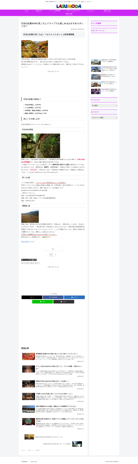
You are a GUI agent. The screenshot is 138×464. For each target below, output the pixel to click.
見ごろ (38, 263)
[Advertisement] (53, 84)
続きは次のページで (27, 241)
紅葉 (33, 263)
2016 (24, 263)
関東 (35, 259)
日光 (29, 263)
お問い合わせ (34, 461)
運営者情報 (24, 461)
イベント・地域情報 (27, 259)
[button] (63, 301)
